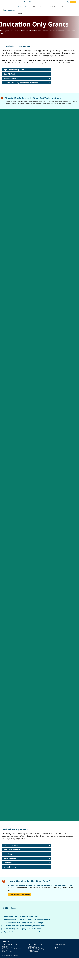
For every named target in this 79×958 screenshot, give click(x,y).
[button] (68, 2)
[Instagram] (24, 2)
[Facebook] (26, 2)
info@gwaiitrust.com (33, 2)
